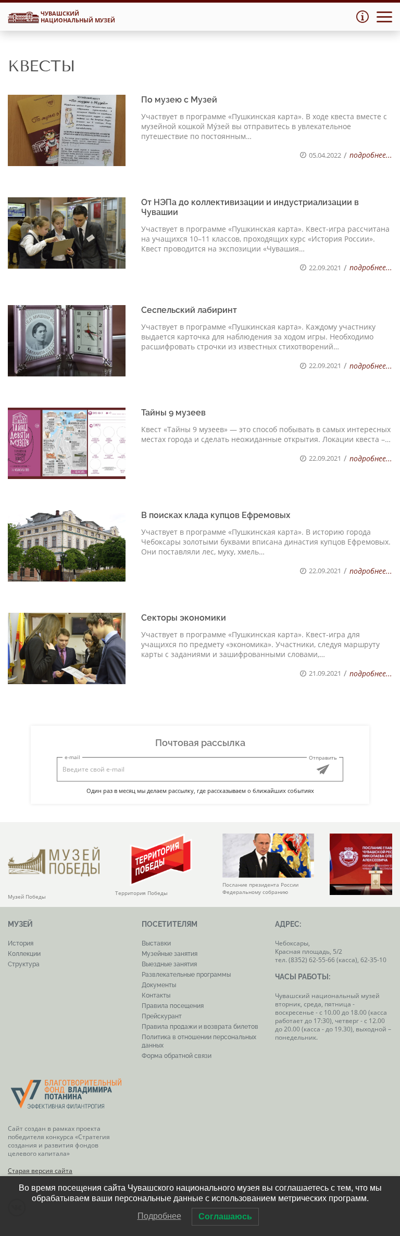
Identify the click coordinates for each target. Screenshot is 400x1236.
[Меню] (384, 16)
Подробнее (159, 1216)
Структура (24, 964)
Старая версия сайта (40, 1170)
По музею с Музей (179, 100)
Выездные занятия (169, 964)
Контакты (156, 995)
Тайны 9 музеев (173, 413)
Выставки (156, 943)
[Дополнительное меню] (362, 16)
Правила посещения (173, 1006)
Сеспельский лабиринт (189, 310)
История (20, 943)
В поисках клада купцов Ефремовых (215, 515)
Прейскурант (162, 1016)
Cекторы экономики (183, 618)
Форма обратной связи (176, 1056)
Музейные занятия (169, 953)
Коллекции (24, 953)
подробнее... (370, 155)
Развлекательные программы (186, 974)
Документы (159, 985)
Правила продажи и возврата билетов (200, 1026)
